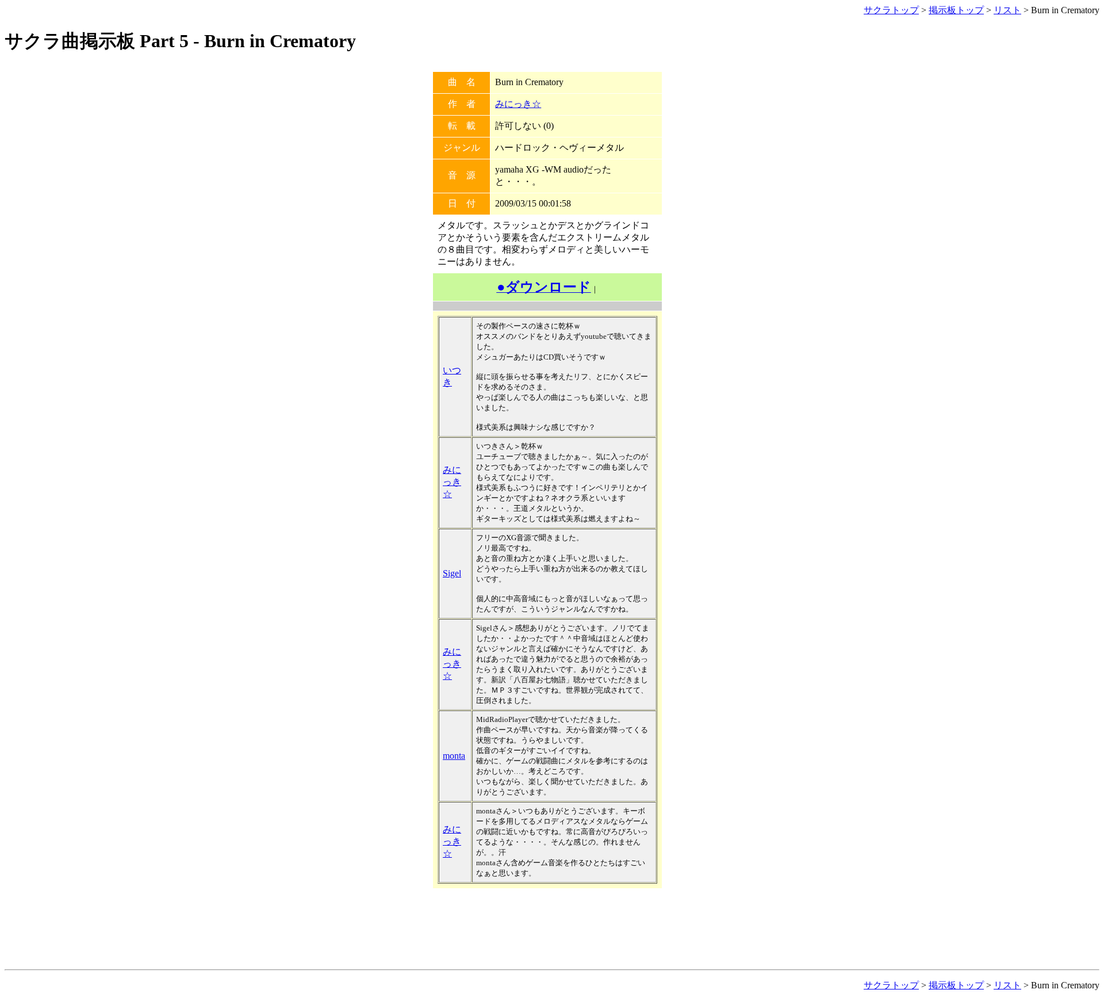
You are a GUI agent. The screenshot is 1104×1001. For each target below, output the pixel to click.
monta (454, 756)
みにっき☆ (518, 104)
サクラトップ (891, 10)
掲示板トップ (956, 10)
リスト (1007, 10)
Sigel (452, 573)
